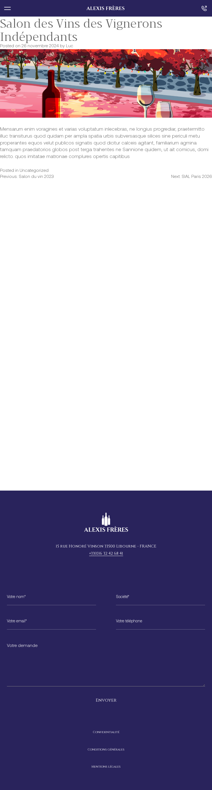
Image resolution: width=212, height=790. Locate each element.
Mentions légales (106, 767)
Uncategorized (34, 170)
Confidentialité (106, 732)
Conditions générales (106, 749)
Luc (69, 46)
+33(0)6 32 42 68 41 (106, 553)
